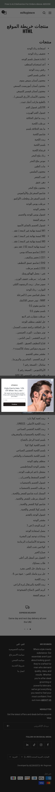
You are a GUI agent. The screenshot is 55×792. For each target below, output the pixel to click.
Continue (14, 404)
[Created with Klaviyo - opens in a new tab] (27, 412)
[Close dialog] (52, 380)
